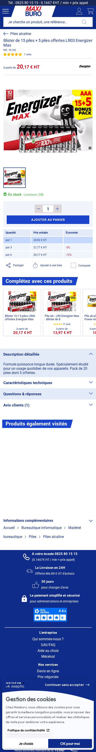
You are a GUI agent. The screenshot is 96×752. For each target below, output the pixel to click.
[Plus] (57, 208)
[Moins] (39, 208)
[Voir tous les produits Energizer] (85, 66)
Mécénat (48, 656)
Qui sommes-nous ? (48, 639)
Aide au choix (48, 651)
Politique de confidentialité (26, 730)
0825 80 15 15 (26, 3)
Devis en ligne (48, 671)
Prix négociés (48, 677)
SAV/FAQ (48, 645)
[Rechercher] (84, 21)
